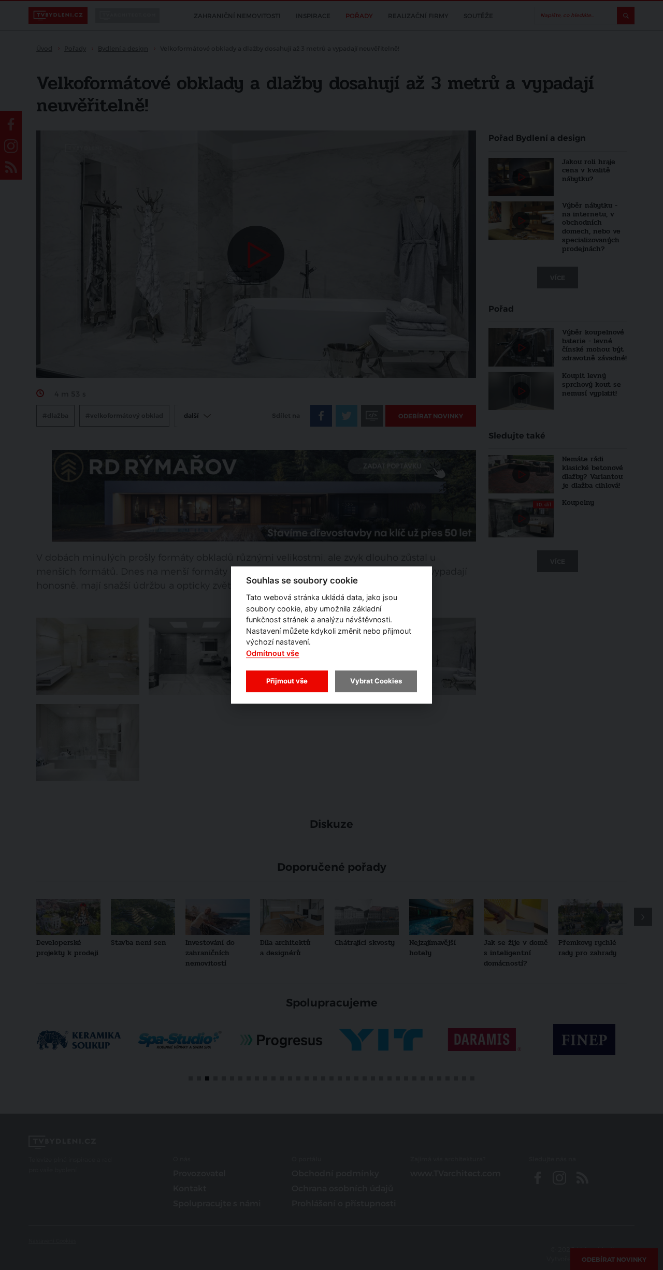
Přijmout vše (287, 681)
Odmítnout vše (272, 653)
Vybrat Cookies (376, 681)
